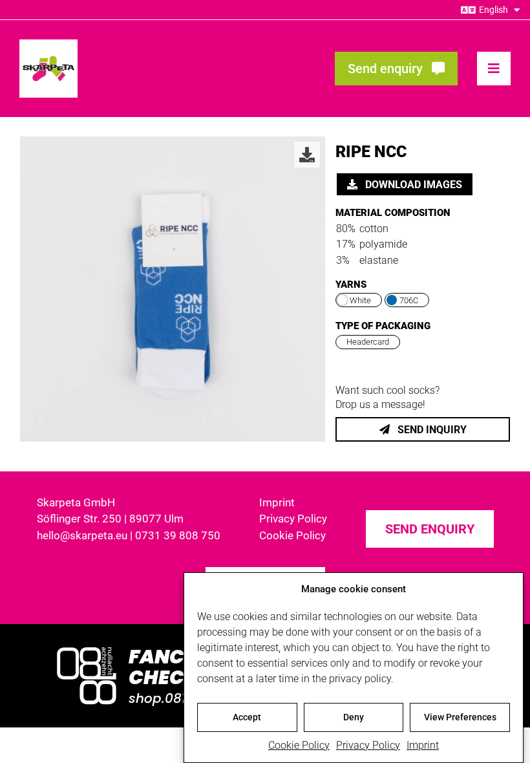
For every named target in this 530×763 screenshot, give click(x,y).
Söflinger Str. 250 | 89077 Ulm (110, 518)
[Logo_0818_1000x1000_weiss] (86, 648)
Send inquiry (431, 430)
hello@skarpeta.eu (82, 535)
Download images (412, 184)
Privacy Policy (368, 745)
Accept (247, 717)
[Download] (307, 154)
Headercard (367, 342)
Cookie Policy (299, 745)
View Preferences (460, 717)
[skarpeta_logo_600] (48, 44)
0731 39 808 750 (177, 535)
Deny (353, 717)
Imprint (423, 745)
